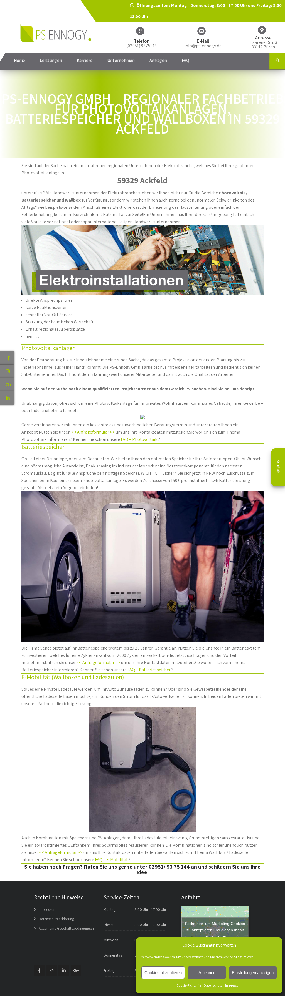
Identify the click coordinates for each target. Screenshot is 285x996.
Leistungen (51, 60)
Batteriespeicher (43, 447)
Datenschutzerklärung (56, 918)
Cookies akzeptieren (163, 972)
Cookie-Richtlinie (188, 985)
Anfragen (158, 60)
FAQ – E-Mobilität (111, 859)
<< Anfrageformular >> (93, 432)
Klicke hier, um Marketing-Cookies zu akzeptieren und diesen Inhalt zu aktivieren (215, 929)
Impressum (233, 985)
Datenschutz (213, 985)
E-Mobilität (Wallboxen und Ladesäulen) (72, 677)
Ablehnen (206, 972)
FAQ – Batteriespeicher (149, 670)
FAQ (185, 60)
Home (19, 60)
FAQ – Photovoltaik (139, 439)
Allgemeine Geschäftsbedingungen (66, 928)
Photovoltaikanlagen (48, 348)
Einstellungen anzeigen (253, 972)
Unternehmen (121, 60)
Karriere (85, 60)
